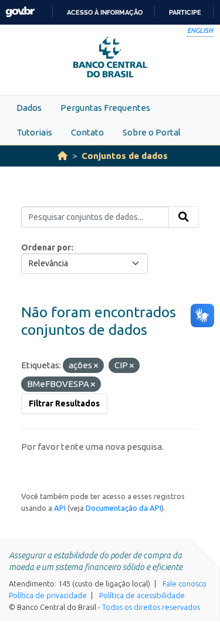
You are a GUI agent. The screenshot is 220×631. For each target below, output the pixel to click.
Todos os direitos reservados (151, 607)
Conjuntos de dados (125, 156)
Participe (185, 12)
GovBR (20, 12)
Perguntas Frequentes (105, 108)
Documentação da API (123, 508)
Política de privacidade (48, 595)
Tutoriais (34, 132)
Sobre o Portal (152, 132)
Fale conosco (185, 583)
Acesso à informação (105, 12)
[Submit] (183, 217)
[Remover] (96, 365)
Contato (87, 132)
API (60, 508)
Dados (29, 108)
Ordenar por (46, 247)
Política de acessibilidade (142, 595)
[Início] (62, 156)
